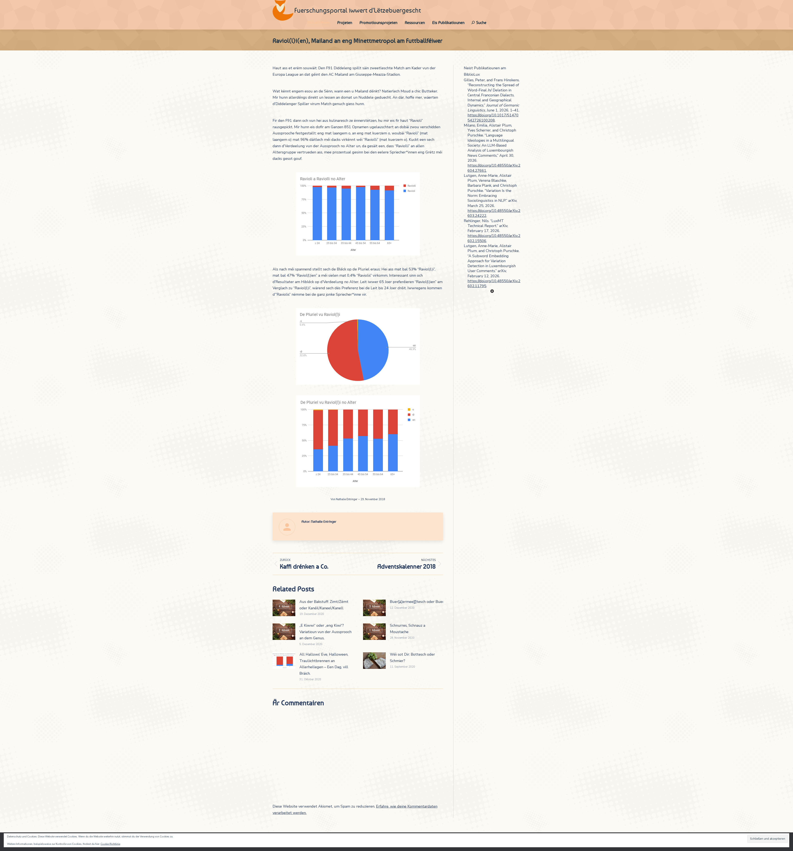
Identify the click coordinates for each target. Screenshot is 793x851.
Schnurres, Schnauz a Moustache (407, 628)
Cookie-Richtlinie (110, 844)
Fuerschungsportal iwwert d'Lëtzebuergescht (357, 10)
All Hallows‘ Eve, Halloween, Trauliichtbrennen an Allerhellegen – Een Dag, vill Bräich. (323, 664)
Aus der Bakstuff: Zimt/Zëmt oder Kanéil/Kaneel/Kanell (323, 605)
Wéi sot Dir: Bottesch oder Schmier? (412, 657)
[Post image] (284, 608)
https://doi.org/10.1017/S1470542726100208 (493, 118)
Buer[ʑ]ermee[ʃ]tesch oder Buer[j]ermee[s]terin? (431, 601)
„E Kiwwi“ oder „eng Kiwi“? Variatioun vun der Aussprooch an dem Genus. (325, 632)
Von (344, 499)
